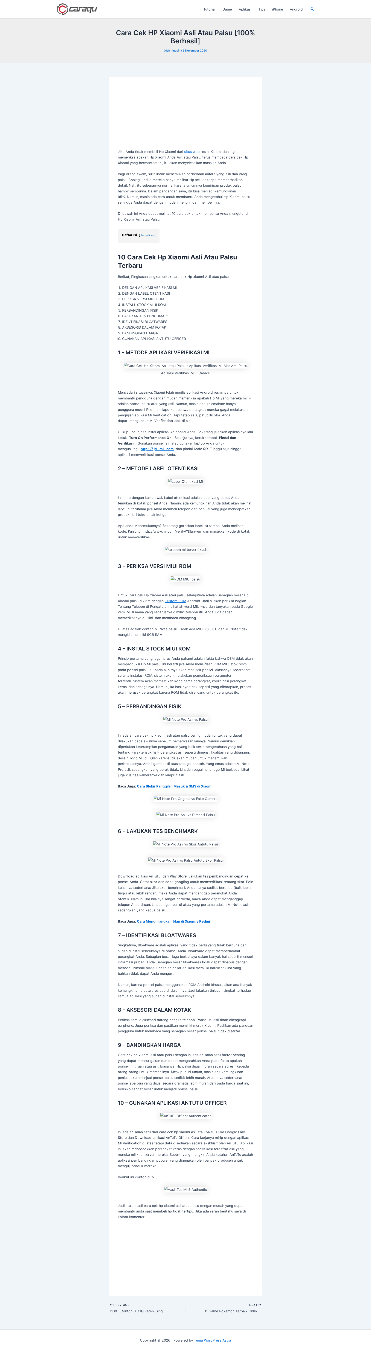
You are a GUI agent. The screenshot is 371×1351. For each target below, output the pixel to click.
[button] (312, 9)
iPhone (277, 9)
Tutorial (209, 9)
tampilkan (147, 235)
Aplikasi (245, 9)
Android (296, 9)
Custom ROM (175, 601)
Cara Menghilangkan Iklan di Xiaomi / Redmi (173, 921)
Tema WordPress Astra (212, 1340)
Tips (261, 9)
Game (227, 9)
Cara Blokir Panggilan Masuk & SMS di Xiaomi (174, 786)
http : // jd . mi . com (157, 449)
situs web (192, 151)
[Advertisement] (185, 117)
